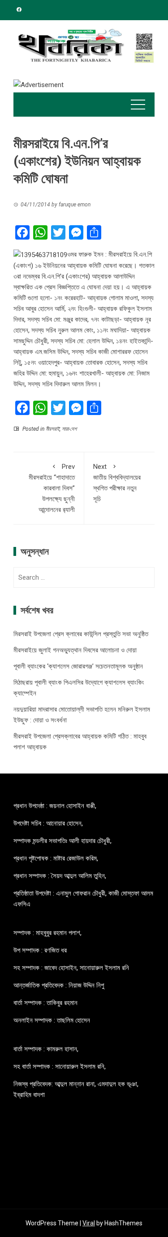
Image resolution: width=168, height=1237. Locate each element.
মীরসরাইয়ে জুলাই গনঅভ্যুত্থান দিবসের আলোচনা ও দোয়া (75, 650)
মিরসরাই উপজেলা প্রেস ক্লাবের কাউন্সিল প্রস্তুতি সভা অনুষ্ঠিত (80, 634)
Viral (88, 1223)
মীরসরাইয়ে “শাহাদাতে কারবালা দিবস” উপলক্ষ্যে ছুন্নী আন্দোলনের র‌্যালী (52, 488)
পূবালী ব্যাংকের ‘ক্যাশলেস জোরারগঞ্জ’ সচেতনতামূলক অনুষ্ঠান (78, 666)
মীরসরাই (53, 429)
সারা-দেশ (69, 429)
